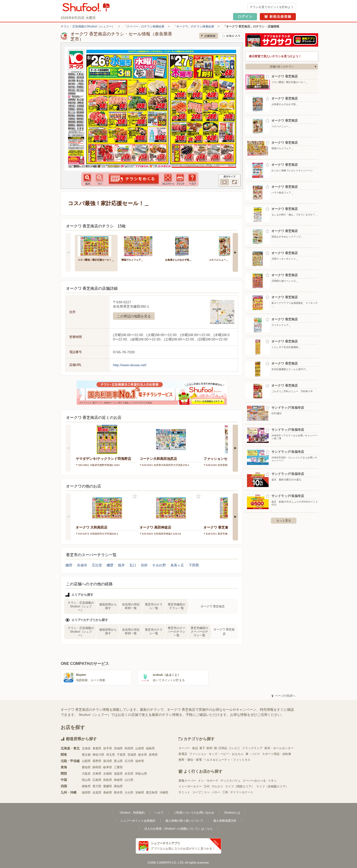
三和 (225, 792)
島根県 (118, 780)
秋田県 (129, 748)
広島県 (97, 780)
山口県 (129, 780)
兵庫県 (97, 773)
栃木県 (142, 754)
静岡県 (97, 767)
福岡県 (86, 792)
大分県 (129, 792)
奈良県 (129, 773)
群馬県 (153, 754)
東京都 (86, 754)
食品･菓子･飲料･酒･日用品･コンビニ (216, 748)
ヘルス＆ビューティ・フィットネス (227, 759)
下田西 (194, 565)
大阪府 (86, 773)
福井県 (139, 761)
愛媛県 (107, 786)
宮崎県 (139, 792)
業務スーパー (187, 780)
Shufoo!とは (232, 812)
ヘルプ (159, 812)
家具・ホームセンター (279, 748)
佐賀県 (97, 792)
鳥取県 (107, 780)
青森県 (97, 748)
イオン (272, 780)
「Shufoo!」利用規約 (131, 812)
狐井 (121, 565)
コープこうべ (201, 792)
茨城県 (132, 754)
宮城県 (118, 748)
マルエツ (217, 786)
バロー (216, 792)
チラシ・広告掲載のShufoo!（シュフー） (88, 26)
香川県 (97, 786)
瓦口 (132, 565)
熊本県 (118, 792)
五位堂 (97, 565)
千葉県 (121, 754)
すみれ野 (159, 565)
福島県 (150, 748)
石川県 (129, 761)
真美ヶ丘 (177, 565)
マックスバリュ (230, 780)
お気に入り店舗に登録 (231, 36)
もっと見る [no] (283, 520)
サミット (184, 792)
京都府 (107, 773)
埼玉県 (110, 754)
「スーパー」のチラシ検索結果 (144, 26)
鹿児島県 (152, 792)
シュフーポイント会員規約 (137, 820)
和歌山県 (141, 773)
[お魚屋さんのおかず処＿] (183, 245)
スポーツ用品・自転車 (276, 754)
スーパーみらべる (254, 780)
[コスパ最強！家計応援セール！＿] (96, 245)
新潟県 (107, 761)
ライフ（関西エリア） (239, 786)
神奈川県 (98, 754)
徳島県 (86, 786)
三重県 (118, 767)
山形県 (139, 748)
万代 (207, 786)
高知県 (118, 786)
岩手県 (107, 748)
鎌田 (69, 565)
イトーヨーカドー (190, 786)
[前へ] (68, 252)
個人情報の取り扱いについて (184, 820)
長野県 (97, 761)
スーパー (184, 748)
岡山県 (86, 780)
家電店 (182, 754)
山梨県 (86, 761)
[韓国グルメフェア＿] (139, 245)
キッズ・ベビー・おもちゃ (226, 754)
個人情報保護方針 (225, 820)
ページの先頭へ (283, 695)
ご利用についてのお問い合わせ (193, 812)
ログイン (245, 16)
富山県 (118, 761)
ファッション (198, 754)
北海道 (86, 748)
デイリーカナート (241, 792)
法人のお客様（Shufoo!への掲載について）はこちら (178, 828)
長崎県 (107, 792)
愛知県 (86, 767)
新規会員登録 (278, 16)
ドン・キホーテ (208, 780)
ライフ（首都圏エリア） (272, 786)
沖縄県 (164, 792)
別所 (144, 565)
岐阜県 (107, 767)
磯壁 (110, 565)
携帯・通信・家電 (190, 759)
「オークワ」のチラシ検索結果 (193, 26)
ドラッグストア (252, 748)
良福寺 (82, 565)
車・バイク (253, 754)
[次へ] (235, 252)
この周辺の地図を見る (134, 316)
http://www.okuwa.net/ (129, 365)
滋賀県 (118, 773)
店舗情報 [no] (208, 36)
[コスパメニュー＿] (227, 245)
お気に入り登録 (135, 496)
